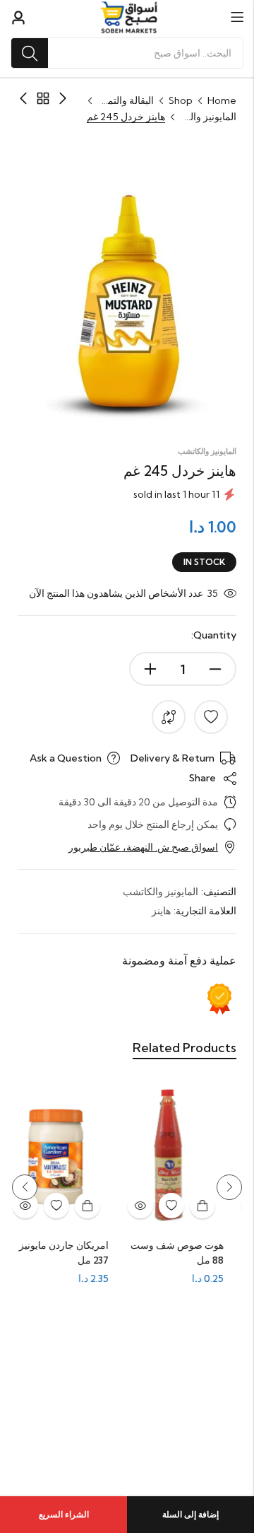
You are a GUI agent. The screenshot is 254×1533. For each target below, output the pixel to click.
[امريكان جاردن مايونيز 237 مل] (65, 1156)
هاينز (161, 910)
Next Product (23, 98)
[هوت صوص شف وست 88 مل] (180, 1156)
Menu (237, 17)
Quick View (149, 1205)
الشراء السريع (64, 1514)
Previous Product (62, 98)
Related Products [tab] (184, 1047)
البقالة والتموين (125, 100)
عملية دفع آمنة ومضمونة (179, 960)
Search (29, 53)
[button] (229, 1187)
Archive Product (43, 98)
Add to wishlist (211, 717)
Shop (181, 100)
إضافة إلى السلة (190, 1514)
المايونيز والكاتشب (208, 116)
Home (221, 100)
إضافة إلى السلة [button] (211, 1205)
